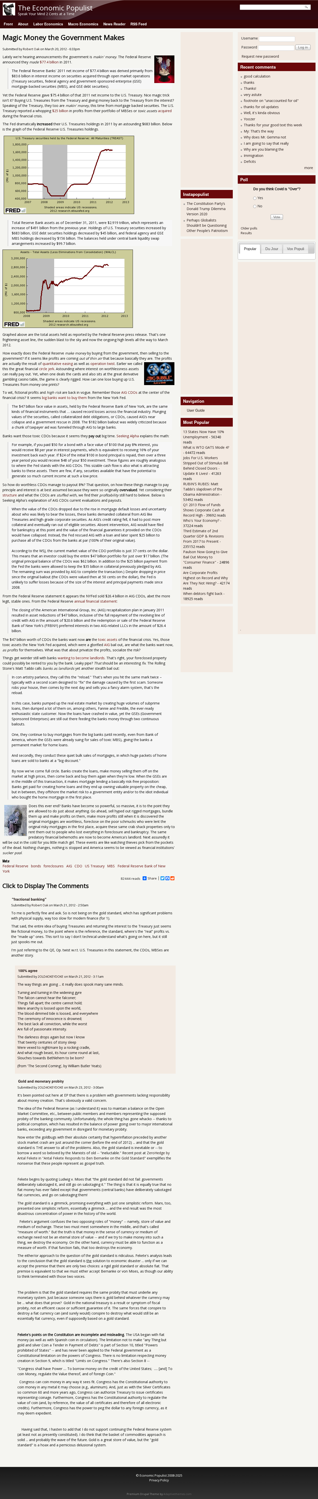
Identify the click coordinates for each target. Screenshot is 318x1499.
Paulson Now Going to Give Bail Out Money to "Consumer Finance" (205, 557)
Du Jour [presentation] (271, 249)
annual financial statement (95, 601)
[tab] (250, 248)
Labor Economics (48, 23)
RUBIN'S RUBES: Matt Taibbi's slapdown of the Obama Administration (202, 489)
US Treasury (95, 866)
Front (8, 23)
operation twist (102, 363)
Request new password (260, 56)
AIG (107, 644)
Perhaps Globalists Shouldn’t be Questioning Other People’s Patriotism (207, 225)
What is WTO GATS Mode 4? (206, 447)
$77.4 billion (49, 62)
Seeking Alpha (128, 436)
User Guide (196, 410)
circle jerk (46, 368)
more (308, 167)
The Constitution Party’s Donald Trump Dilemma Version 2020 (206, 208)
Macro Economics (83, 23)
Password (249, 47)
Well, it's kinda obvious (262, 112)
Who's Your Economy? (201, 520)
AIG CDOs (129, 392)
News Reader (114, 23)
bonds (36, 866)
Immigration (253, 155)
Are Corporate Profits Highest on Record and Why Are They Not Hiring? (205, 577)
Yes (260, 197)
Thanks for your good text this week (273, 125)
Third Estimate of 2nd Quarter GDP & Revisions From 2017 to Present (203, 536)
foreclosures (53, 866)
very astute (253, 94)
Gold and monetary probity (41, 1081)
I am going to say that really (266, 143)
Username (249, 38)
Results (246, 233)
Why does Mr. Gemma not (265, 137)
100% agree (28, 970)
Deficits (250, 161)
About (23, 23)
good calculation (257, 76)
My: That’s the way (259, 131)
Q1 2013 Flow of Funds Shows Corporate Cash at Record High (203, 510)
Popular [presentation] (250, 249)
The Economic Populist (55, 7)
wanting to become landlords (81, 658)
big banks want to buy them (64, 397)
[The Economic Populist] (9, 14)
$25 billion (60, 110)
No (259, 206)
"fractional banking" (29, 899)
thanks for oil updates (261, 106)
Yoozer (249, 119)
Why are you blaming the (264, 149)
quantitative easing (57, 363)
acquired (165, 110)
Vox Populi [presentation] (295, 249)
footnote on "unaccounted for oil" (271, 100)
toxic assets (107, 639)
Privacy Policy (159, 1480)
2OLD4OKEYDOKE (50, 976)
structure (9, 495)
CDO (78, 866)
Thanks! (250, 88)
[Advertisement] (203, 109)
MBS (111, 866)
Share (152, 878)
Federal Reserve (15, 866)
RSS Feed (138, 23)
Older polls (249, 228)
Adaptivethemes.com (177, 1494)
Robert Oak (31, 49)
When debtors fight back (202, 593)
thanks (249, 82)
